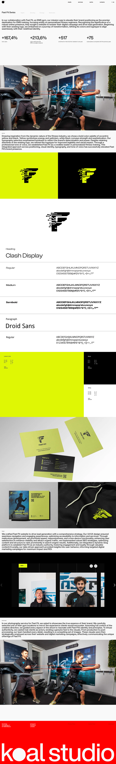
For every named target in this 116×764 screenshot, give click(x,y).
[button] (112, 2)
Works (91, 2)
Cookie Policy (91, 723)
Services (80, 2)
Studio (69, 2)
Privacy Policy (71, 723)
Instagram (33, 723)
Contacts (102, 2)
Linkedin (32, 726)
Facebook (33, 725)
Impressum (111, 723)
